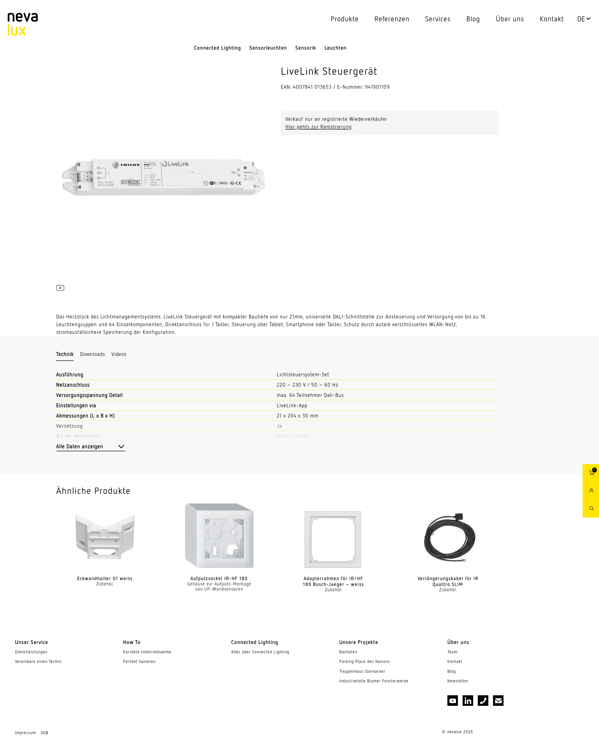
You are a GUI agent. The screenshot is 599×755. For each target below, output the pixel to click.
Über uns (510, 18)
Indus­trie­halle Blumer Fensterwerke (374, 680)
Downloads (92, 354)
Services (438, 18)
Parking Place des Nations (364, 661)
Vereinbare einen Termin (38, 661)
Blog (473, 18)
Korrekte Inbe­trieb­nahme (147, 651)
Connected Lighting (217, 47)
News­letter (458, 680)
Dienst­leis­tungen (31, 651)
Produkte (345, 18)
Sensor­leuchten (268, 47)
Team (452, 651)
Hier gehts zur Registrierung (318, 126)
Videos (119, 354)
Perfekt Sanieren (139, 661)
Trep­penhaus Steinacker (362, 671)
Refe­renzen (391, 18)
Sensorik (305, 47)
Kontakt (552, 18)
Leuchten (336, 47)
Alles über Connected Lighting (260, 651)
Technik (65, 354)
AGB (44, 732)
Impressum (25, 732)
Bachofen (348, 651)
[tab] (65, 354)
